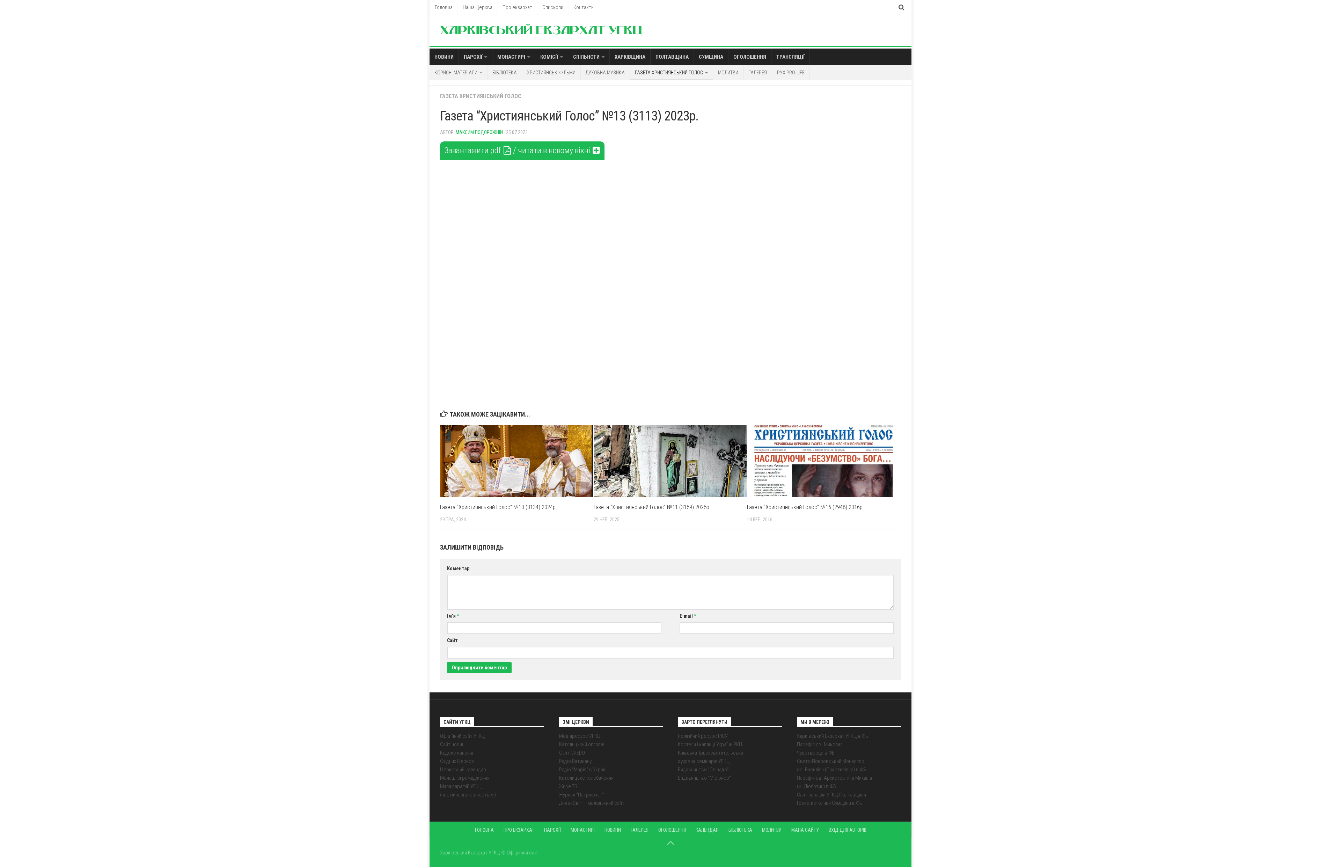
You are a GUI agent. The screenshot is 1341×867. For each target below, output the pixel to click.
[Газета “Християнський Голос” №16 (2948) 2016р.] (823, 461)
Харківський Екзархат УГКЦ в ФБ (832, 736)
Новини (444, 57)
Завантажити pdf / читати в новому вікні (518, 150)
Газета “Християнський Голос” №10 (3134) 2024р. (498, 507)
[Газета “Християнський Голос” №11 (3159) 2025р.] (670, 461)
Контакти (583, 7)
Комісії (549, 57)
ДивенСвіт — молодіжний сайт (591, 803)
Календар (707, 830)
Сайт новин (452, 744)
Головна (444, 7)
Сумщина (711, 57)
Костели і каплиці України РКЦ (710, 744)
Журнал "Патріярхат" (581, 795)
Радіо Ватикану (575, 761)
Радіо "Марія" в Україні (583, 769)
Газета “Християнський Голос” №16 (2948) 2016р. (805, 507)
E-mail (688, 616)
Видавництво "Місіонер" (704, 778)
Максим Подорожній (479, 132)
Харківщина (630, 57)
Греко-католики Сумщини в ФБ (829, 803)
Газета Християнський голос (669, 72)
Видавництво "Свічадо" (703, 769)
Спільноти (586, 57)
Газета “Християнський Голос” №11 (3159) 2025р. (652, 507)
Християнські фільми (551, 72)
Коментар (458, 568)
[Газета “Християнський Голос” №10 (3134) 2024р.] (516, 461)
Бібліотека (504, 72)
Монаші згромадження (465, 778)
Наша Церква (477, 7)
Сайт (452, 640)
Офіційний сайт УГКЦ (462, 736)
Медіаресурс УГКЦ (580, 736)
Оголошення (749, 57)
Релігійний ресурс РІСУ (703, 736)
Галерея (757, 72)
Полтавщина (672, 57)
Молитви (728, 72)
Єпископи (552, 7)
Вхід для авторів (847, 830)
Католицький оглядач (582, 744)
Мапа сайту (805, 830)
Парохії (473, 57)
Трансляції (790, 57)
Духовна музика (605, 72)
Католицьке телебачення (586, 778)
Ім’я (453, 616)
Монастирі (511, 57)
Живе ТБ (568, 786)
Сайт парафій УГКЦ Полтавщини (831, 795)
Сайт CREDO (572, 753)
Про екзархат (517, 7)
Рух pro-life (791, 72)
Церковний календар (463, 769)
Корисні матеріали (455, 72)
